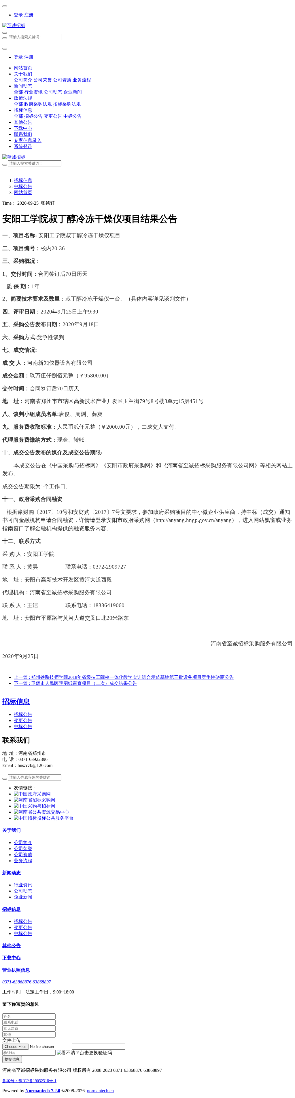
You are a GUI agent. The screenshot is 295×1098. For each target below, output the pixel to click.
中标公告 (23, 186)
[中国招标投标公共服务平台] (44, 818)
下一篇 (75, 683)
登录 (18, 14)
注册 (28, 14)
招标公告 (23, 714)
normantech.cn (100, 1090)
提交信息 (12, 1059)
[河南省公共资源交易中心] (41, 812)
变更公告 (23, 720)
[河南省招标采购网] (34, 799)
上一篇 (124, 677)
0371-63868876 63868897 (26, 981)
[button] (84, 1053)
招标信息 (23, 180)
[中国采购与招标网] (34, 805)
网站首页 (23, 67)
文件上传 (11, 1040)
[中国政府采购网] (32, 793)
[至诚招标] (147, 26)
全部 (18, 92)
